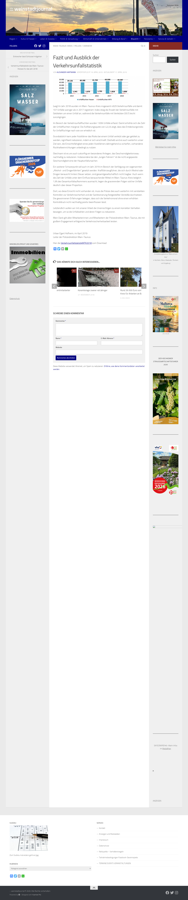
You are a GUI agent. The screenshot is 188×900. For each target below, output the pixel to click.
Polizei (77, 46)
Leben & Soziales (47, 39)
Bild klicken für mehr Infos (165, 147)
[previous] (54, 286)
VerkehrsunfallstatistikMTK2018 (76, 243)
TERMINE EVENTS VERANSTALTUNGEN (115, 863)
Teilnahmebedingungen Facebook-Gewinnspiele (118, 857)
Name (58, 338)
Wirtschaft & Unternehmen (95, 39)
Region (12, 39)
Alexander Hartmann (66, 72)
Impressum (103, 840)
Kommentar (61, 321)
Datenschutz (104, 846)
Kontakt (102, 828)
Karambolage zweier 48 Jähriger (92, 290)
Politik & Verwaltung (69, 39)
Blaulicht (135, 39)
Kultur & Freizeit (28, 39)
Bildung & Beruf (118, 39)
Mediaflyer (166, 749)
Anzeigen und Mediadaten (109, 834)
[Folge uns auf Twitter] (39, 45)
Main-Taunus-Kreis (63, 46)
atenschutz (15, 298)
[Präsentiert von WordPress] (19, 895)
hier (37, 855)
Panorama (148, 39)
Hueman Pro (36, 895)
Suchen (156, 55)
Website (59, 347)
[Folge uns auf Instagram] (43, 45)
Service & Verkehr (165, 39)
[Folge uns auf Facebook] (35, 45)
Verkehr (87, 46)
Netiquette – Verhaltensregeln (111, 851)
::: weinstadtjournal (31, 9)
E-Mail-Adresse (107, 338)
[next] (143, 286)
